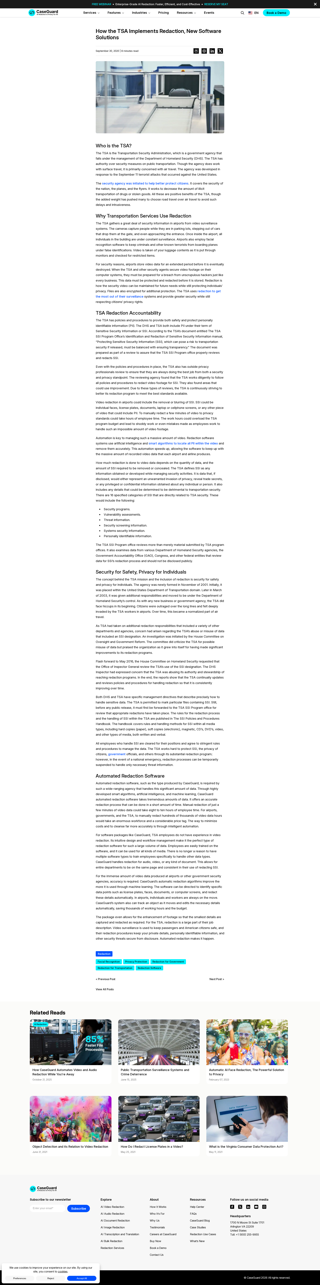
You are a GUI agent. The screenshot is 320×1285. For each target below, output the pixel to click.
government (117, 754)
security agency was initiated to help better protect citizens (145, 183)
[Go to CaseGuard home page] (43, 12)
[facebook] (232, 1207)
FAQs (193, 1213)
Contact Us (157, 1254)
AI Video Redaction (112, 1206)
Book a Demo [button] (276, 13)
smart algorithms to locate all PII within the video (183, 443)
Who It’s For (157, 1213)
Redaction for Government (168, 961)
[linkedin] (248, 1207)
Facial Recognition (109, 961)
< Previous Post (105, 979)
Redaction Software (149, 968)
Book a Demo (158, 1248)
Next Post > (217, 979)
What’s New (197, 1241)
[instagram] (264, 1207)
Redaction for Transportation (115, 968)
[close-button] (315, 4)
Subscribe (78, 1208)
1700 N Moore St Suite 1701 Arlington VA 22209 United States (247, 1226)
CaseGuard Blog (200, 1220)
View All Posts (105, 989)
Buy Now (155, 1241)
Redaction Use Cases (203, 1234)
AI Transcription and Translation (120, 1234)
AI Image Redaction (113, 1227)
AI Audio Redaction (112, 1213)
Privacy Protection (136, 961)
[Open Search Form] (242, 13)
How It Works (158, 1206)
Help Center (197, 1206)
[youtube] (256, 1207)
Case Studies (198, 1227)
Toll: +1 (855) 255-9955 (244, 1234)
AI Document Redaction (115, 1220)
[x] (240, 1207)
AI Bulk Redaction (111, 1241)
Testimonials (157, 1227)
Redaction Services (112, 1248)
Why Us (154, 1220)
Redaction (104, 954)
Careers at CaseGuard (163, 1234)
